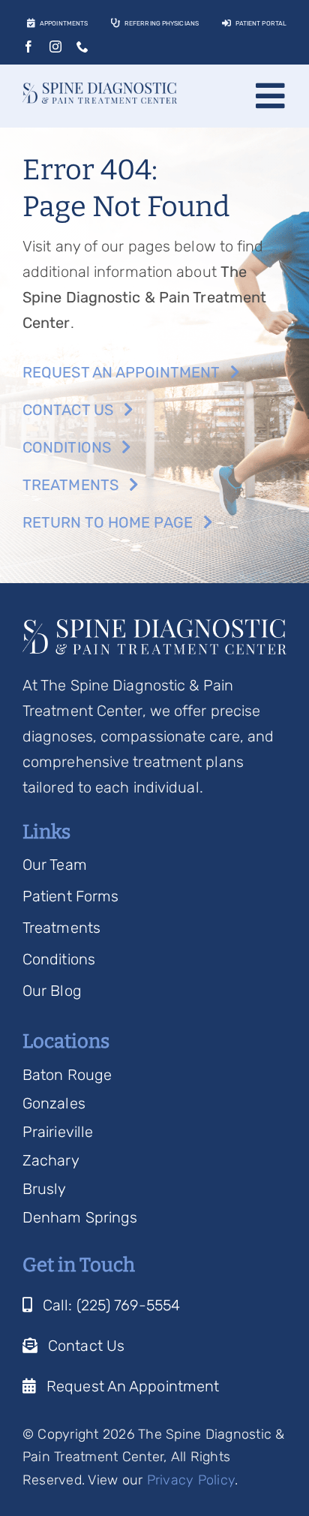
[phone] (82, 47)
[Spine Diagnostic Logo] (99, 90)
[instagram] (56, 47)
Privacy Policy (191, 1480)
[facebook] (28, 47)
